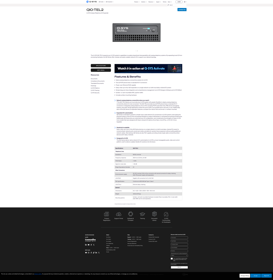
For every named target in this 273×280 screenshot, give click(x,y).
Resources (151, 2)
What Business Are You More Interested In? (179, 253)
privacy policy (173, 264)
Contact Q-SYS (152, 239)
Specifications (101, 65)
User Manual (101, 70)
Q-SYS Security (95, 93)
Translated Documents (97, 83)
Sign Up (179, 267)
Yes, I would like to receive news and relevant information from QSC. (180, 259)
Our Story (108, 237)
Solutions (143, 2)
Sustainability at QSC (110, 250)
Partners (164, 2)
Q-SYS (86, 237)
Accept (255, 275)
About (169, 2)
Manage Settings (245, 275)
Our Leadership (109, 243)
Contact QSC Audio (153, 241)
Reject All (266, 275)
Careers (108, 245)
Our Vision (108, 239)
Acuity (107, 252)
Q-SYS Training (95, 90)
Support (158, 2)
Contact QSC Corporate (154, 237)
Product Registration (132, 241)
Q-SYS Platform (95, 88)
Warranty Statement (131, 243)
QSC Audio (87, 250)
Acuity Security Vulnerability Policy (135, 245)
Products (136, 2)
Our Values (108, 241)
